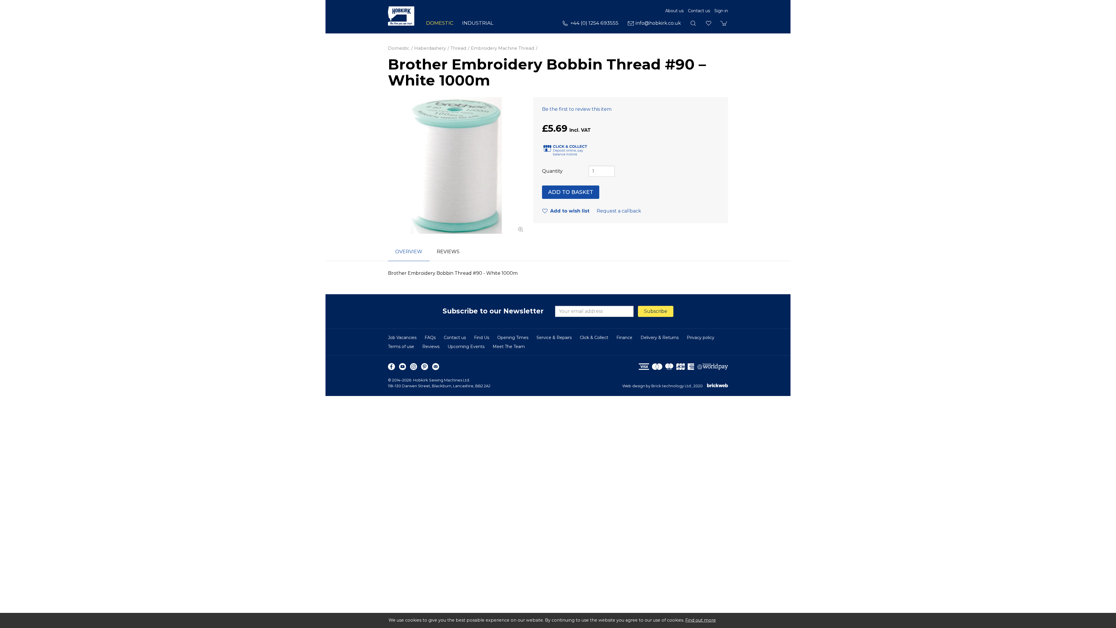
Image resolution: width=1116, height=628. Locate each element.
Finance (624, 337)
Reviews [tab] (448, 251)
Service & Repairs (554, 337)
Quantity (552, 171)
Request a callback (619, 211)
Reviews (430, 346)
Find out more (700, 620)
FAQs (430, 337)
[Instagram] (413, 366)
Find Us (481, 337)
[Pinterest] (424, 366)
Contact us (699, 10)
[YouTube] (402, 366)
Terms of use (401, 346)
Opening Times (512, 337)
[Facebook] (391, 366)
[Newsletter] (435, 366)
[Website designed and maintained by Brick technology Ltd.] (717, 386)
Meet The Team (509, 346)
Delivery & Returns (660, 337)
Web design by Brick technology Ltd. (657, 385)
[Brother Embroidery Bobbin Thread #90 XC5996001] (456, 165)
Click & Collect (594, 337)
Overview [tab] (408, 251)
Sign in (721, 10)
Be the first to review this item (576, 109)
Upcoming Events (466, 346)
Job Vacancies (402, 337)
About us (674, 10)
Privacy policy (700, 337)
